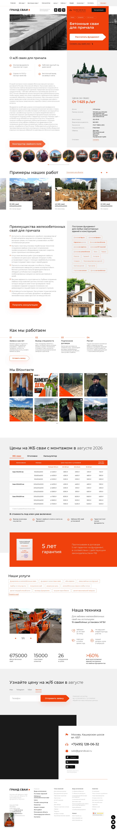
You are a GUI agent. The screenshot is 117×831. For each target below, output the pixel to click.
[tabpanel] (35, 626)
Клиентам (37, 805)
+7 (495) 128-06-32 (18, 810)
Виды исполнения (40, 791)
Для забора (57, 804)
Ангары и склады (59, 813)
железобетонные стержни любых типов (76, 586)
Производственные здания (62, 815)
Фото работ (38, 809)
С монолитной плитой (78, 799)
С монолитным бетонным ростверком (79, 796)
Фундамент (80, 17)
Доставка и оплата (97, 800)
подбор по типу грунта (18, 586)
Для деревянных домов (60, 793)
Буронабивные (76, 807)
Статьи (94, 809)
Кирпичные (57, 798)
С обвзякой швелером (78, 793)
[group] (16, 156)
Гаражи (56, 809)
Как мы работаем (97, 802)
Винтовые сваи (76, 801)
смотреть (96, 139)
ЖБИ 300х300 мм (77, 820)
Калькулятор (46, 3)
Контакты (91, 3)
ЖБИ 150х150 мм (76, 816)
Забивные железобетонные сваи (41, 796)
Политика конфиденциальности (17, 815)
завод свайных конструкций (88, 581)
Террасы (56, 811)
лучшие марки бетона (61, 590)
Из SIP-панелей (58, 800)
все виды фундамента (42, 590)
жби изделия (69, 581)
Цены (36, 800)
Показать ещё (13, 594)
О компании (95, 791)
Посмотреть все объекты (74, 172)
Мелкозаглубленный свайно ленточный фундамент (80, 804)
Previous (101, 172)
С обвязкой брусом (78, 791)
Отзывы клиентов (97, 798)
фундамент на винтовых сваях (51, 581)
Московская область (41, 812)
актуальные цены (52, 586)
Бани (55, 802)
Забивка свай (96, 807)
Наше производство (98, 795)
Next (106, 172)
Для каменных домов (60, 791)
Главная (13, 3)
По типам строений (40, 793)
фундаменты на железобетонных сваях (23, 581)
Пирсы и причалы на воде (61, 807)
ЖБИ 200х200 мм (77, 818)
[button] (48, 164)
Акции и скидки (39, 807)
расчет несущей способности (20, 590)
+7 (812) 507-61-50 (16, 811)
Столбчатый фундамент (79, 809)
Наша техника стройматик (99, 793)
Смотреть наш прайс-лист (80, 44)
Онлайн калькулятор (41, 802)
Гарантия (95, 804)
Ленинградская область (42, 814)
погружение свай (36, 586)
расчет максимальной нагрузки (84, 590)
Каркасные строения (60, 795)
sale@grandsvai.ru (81, 750)
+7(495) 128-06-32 (79, 10)
